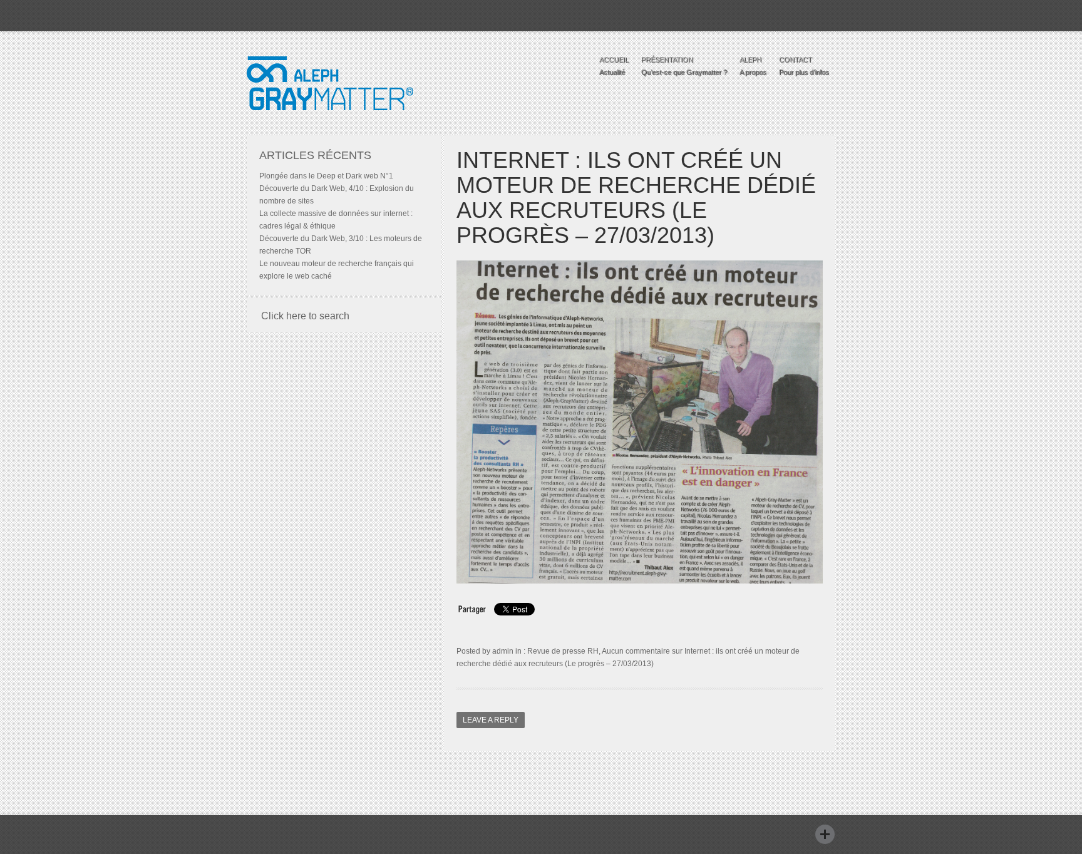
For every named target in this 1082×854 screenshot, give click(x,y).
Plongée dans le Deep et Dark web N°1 (326, 176)
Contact (804, 66)
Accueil (614, 66)
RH (593, 651)
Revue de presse (556, 651)
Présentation (684, 66)
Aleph (752, 66)
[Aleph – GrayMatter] (330, 123)
